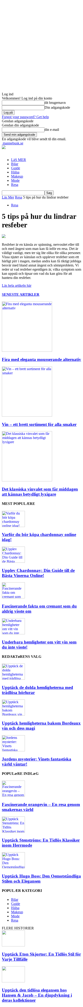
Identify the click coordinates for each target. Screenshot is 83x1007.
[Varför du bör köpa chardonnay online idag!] (13, 526)
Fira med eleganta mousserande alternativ (41, 359)
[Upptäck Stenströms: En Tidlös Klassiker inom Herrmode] (13, 831)
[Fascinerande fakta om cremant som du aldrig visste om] (13, 597)
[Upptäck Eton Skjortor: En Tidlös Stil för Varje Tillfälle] (13, 945)
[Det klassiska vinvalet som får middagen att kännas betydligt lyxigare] (27, 480)
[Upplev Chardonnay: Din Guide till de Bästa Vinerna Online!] (13, 561)
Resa (14, 185)
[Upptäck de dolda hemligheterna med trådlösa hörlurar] (13, 678)
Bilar (14, 164)
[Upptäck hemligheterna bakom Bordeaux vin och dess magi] (13, 714)
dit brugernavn (55, 103)
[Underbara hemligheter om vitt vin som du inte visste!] (13, 633)
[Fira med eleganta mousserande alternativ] (27, 350)
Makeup (17, 176)
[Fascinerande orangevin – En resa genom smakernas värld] (13, 795)
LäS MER (18, 160)
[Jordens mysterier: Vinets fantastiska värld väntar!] (13, 750)
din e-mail (51, 130)
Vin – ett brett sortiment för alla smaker (39, 424)
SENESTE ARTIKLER (20, 294)
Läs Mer (8, 197)
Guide (15, 168)
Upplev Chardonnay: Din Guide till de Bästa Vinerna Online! (38, 573)
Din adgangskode (57, 107)
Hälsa (15, 172)
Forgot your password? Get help (25, 117)
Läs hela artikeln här (16, 285)
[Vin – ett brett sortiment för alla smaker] (27, 415)
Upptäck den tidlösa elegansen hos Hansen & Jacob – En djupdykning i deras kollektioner (37, 995)
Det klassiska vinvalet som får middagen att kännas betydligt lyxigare (40, 492)
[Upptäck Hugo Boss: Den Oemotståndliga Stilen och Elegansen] (13, 867)
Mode (15, 180)
